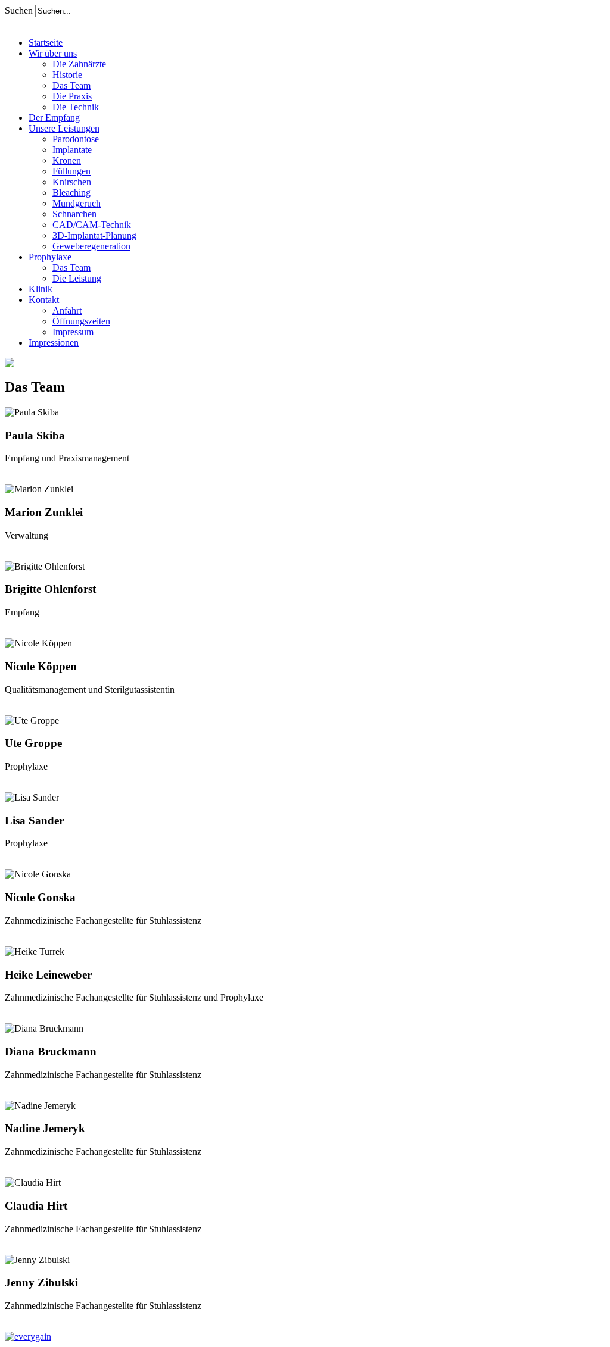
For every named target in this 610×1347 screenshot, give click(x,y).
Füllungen (71, 171)
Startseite (46, 42)
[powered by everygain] (28, 1337)
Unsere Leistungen (64, 128)
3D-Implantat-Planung (94, 235)
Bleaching (71, 192)
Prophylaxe (50, 257)
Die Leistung (76, 278)
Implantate (72, 150)
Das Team (71, 85)
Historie (67, 75)
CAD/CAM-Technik (91, 225)
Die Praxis (72, 96)
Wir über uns (53, 53)
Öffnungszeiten (81, 321)
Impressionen (54, 342)
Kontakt (44, 300)
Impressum (73, 332)
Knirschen (71, 182)
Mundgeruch (76, 203)
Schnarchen (74, 214)
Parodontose (75, 139)
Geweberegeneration (91, 246)
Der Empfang (54, 117)
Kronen (66, 160)
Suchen (20, 10)
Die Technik (75, 107)
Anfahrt (67, 310)
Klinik (40, 289)
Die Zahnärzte (79, 64)
